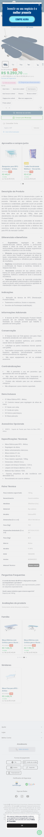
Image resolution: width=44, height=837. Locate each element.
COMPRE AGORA (22, 19)
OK (22, 825)
